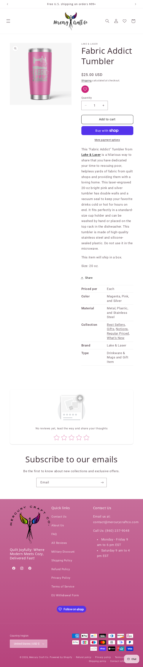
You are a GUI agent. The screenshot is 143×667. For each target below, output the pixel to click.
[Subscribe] (102, 482)
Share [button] (89, 277)
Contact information (121, 661)
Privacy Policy (60, 577)
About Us (57, 525)
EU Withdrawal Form (65, 595)
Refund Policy (60, 569)
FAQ (54, 534)
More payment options (107, 139)
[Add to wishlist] (85, 89)
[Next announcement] (135, 4)
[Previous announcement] (7, 4)
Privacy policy (103, 657)
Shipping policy (97, 661)
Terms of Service (62, 586)
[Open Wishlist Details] (124, 21)
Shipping (86, 80)
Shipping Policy (61, 560)
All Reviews (59, 543)
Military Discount (63, 551)
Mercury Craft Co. (39, 657)
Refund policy (83, 657)
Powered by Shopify (61, 657)
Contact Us (58, 516)
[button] (8, 21)
